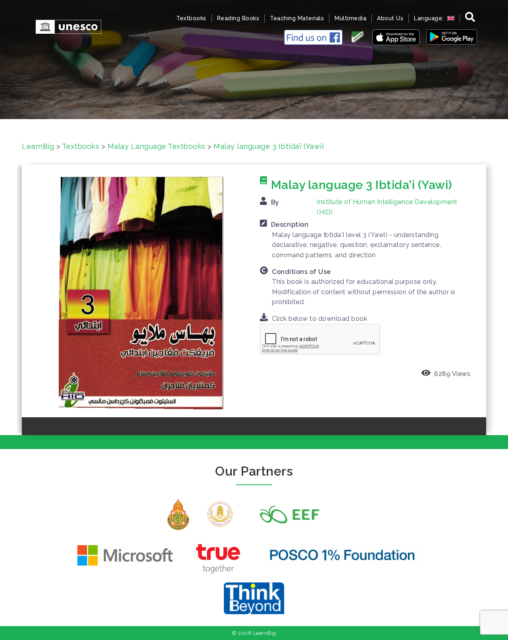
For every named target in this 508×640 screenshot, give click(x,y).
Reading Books (238, 18)
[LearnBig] (64, 26)
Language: (429, 18)
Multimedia (350, 18)
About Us (390, 18)
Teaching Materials (297, 18)
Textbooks (191, 18)
